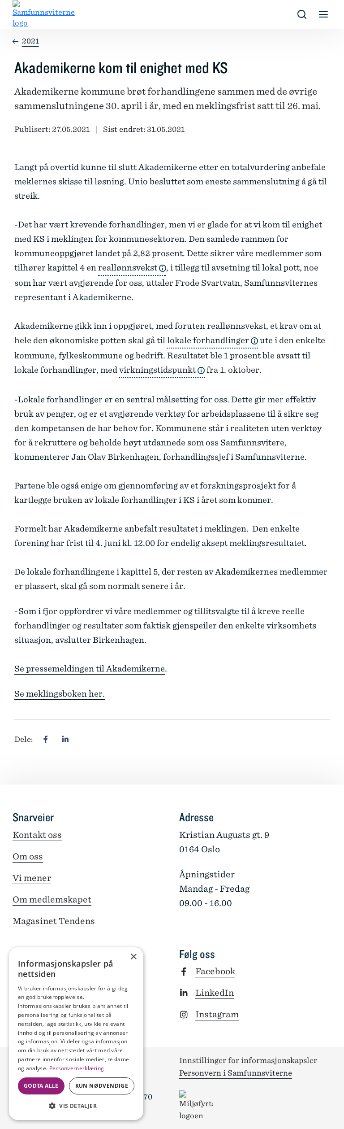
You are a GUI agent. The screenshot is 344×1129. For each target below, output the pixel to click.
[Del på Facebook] (45, 739)
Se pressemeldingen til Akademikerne (89, 668)
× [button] (133, 957)
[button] (76, 1105)
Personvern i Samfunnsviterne (235, 1072)
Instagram (217, 1014)
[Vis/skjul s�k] (302, 14)
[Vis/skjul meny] (323, 14)
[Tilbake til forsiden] (20, 14)
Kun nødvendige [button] (102, 1086)
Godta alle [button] (41, 1086)
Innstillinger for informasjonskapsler (248, 1060)
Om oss (28, 856)
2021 (30, 41)
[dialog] (76, 1033)
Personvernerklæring (76, 1068)
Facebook (215, 971)
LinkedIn (214, 993)
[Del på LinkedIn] (65, 739)
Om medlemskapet (52, 899)
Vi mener (32, 878)
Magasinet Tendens (54, 921)
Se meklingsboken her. (59, 693)
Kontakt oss (37, 835)
